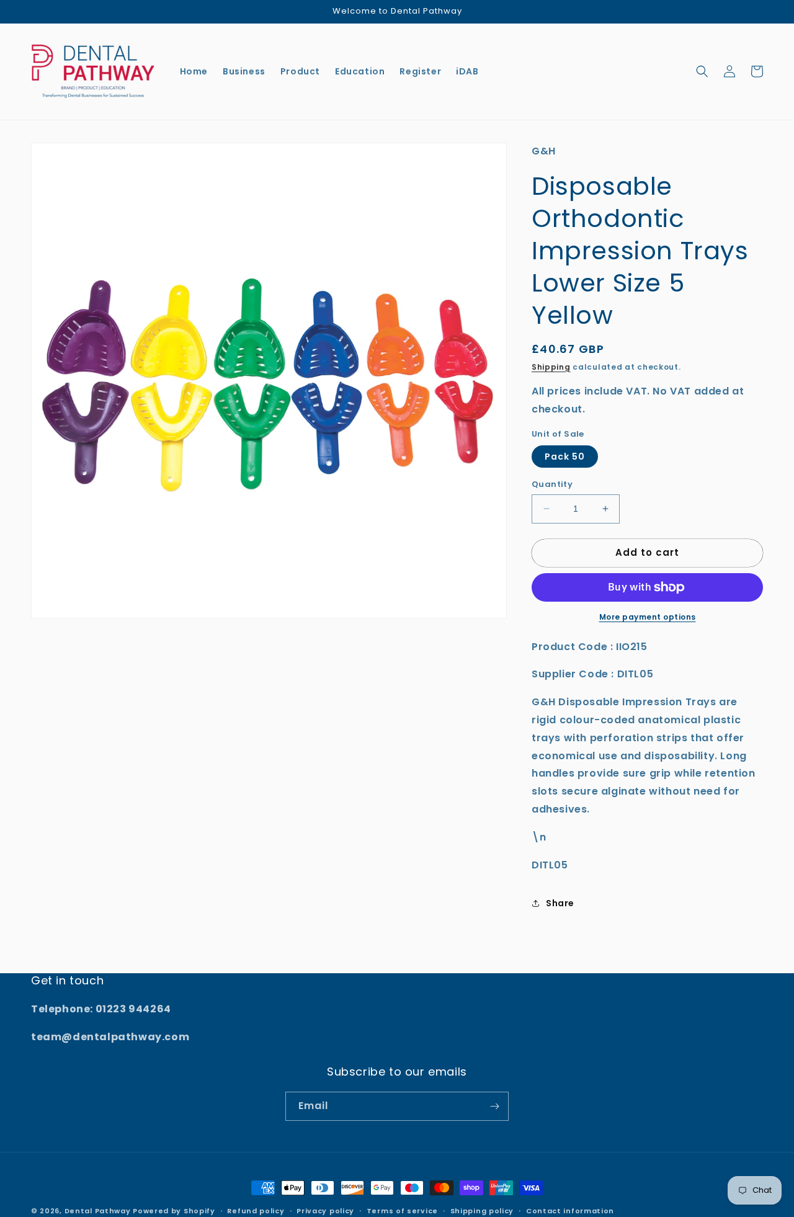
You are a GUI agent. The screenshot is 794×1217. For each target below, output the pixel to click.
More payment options (647, 617)
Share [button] (560, 903)
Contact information (570, 1211)
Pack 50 (565, 456)
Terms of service (402, 1211)
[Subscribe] (494, 1106)
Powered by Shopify (174, 1211)
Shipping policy (482, 1211)
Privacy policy (325, 1211)
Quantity (552, 484)
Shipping (551, 367)
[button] (702, 71)
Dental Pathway (98, 1211)
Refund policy (255, 1211)
